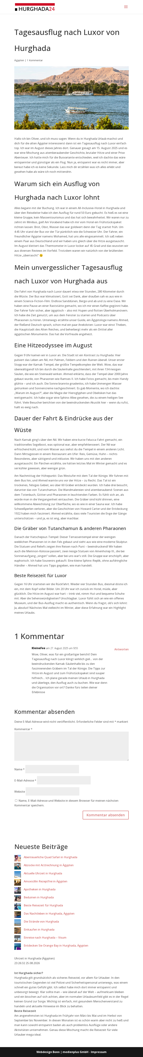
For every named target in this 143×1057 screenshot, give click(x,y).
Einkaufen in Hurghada (39, 929)
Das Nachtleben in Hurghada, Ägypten (49, 913)
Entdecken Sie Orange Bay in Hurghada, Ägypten (56, 945)
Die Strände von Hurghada (41, 921)
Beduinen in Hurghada (39, 897)
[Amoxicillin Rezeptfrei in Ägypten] (17, 883)
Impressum (99, 1052)
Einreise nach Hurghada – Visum (45, 937)
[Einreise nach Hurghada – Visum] (17, 939)
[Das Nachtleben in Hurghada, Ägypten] (17, 915)
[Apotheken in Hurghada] (17, 891)
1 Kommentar (35, 60)
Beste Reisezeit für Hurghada (43, 905)
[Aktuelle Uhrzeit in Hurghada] (17, 875)
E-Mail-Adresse (25, 780)
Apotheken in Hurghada (39, 889)
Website (19, 791)
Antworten (121, 649)
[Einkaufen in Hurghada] (17, 931)
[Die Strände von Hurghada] (17, 923)
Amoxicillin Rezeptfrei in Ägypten (45, 881)
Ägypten (19, 60)
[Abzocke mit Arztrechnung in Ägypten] (17, 867)
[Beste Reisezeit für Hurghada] (17, 907)
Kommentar (23, 729)
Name (19, 769)
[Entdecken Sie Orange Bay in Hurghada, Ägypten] (17, 947)
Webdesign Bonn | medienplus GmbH (62, 1052)
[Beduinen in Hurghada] (17, 899)
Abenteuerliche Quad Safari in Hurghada (50, 857)
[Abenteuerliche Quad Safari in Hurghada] (17, 859)
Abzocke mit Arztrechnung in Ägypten (49, 865)
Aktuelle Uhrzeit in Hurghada (43, 873)
